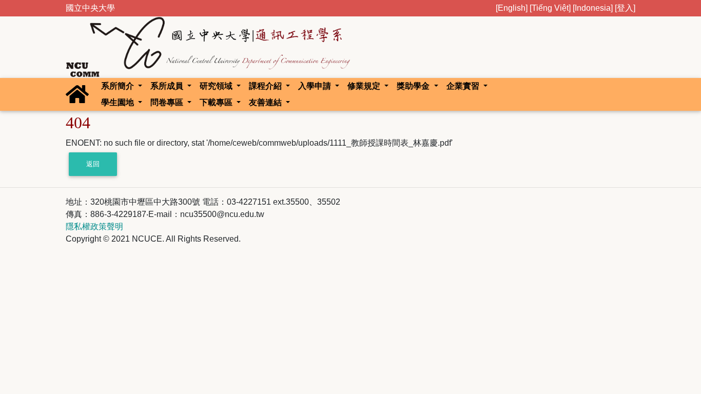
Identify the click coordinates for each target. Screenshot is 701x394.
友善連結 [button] (266, 102)
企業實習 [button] (463, 86)
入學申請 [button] (315, 86)
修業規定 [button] (364, 86)
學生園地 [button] (118, 102)
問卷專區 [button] (167, 102)
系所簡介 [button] (118, 86)
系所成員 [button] (167, 86)
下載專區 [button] (217, 102)
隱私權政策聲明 (94, 226)
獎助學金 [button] (414, 86)
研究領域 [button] (217, 86)
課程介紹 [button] (266, 86)
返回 (93, 164)
